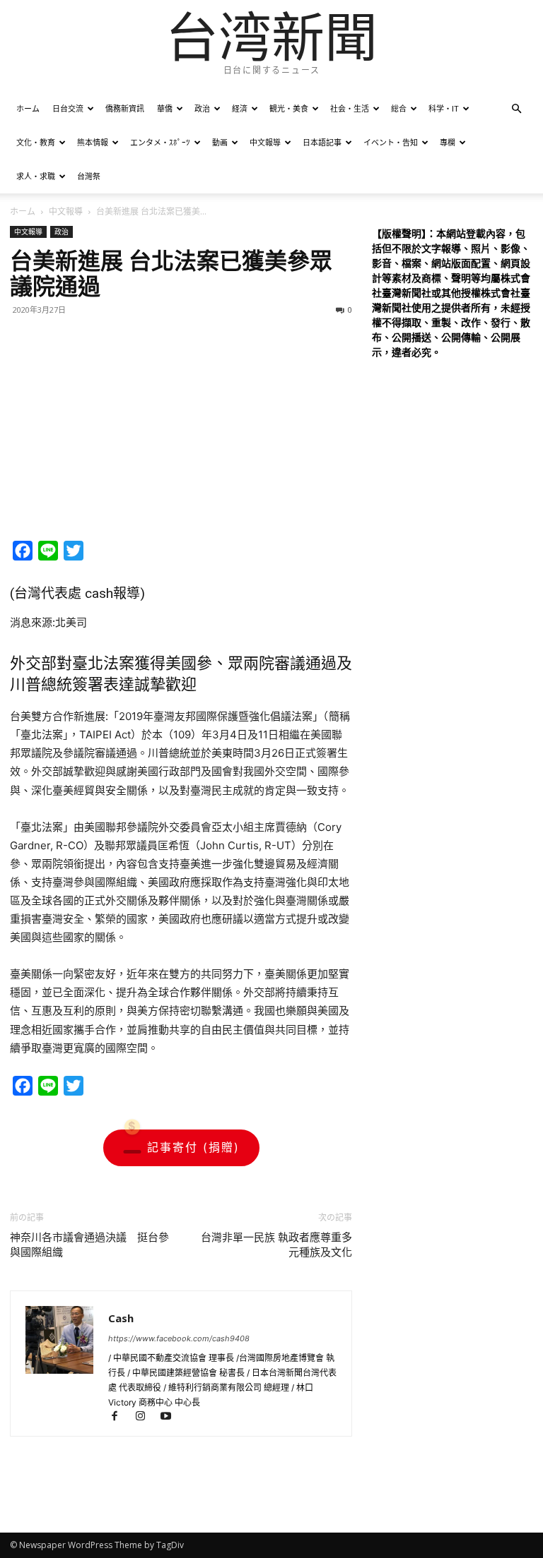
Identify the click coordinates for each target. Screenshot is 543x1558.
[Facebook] (121, 1417)
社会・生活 (349, 108)
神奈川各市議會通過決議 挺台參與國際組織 (89, 1245)
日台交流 (67, 108)
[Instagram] (146, 1417)
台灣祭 (88, 176)
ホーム (28, 108)
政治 (202, 108)
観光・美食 (288, 108)
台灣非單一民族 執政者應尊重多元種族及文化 (276, 1245)
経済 (239, 108)
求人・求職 (35, 176)
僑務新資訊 (124, 108)
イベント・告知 (390, 142)
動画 (220, 142)
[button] (516, 109)
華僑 (165, 108)
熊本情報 (92, 142)
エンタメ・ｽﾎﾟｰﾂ (160, 142)
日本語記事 (322, 142)
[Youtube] (170, 1417)
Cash (121, 1318)
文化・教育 (35, 142)
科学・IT (443, 108)
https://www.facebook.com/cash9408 (179, 1338)
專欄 (447, 142)
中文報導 (265, 142)
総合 (399, 108)
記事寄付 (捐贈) (193, 1147)
